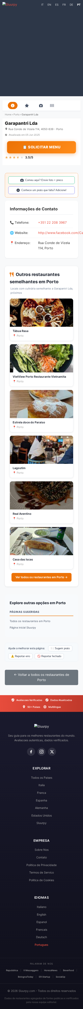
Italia (41, 785)
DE (71, 4)
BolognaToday (25, 976)
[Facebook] (31, 752)
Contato (41, 857)
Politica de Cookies (41, 880)
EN (49, 4)
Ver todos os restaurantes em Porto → (41, 577)
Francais (41, 929)
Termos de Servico (41, 872)
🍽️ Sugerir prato (60, 648)
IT (42, 4)
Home (8, 114)
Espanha (41, 800)
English (41, 914)
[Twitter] (52, 752)
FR (64, 4)
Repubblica (12, 970)
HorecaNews (50, 970)
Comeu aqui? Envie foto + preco (44, 180)
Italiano (41, 907)
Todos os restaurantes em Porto (30, 621)
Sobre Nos (42, 849)
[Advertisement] (41, 50)
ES (56, 4)
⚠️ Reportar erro (20, 656)
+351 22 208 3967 (52, 222)
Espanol (41, 922)
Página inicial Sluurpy (23, 627)
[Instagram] (41, 752)
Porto (16, 114)
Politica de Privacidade (41, 865)
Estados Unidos (41, 815)
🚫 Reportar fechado (49, 656)
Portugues (41, 944)
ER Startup (44, 976)
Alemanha (41, 807)
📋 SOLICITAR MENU (41, 147)
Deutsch (41, 937)
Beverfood (68, 970)
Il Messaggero (31, 970)
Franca (41, 792)
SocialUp (60, 976)
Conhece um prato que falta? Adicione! (43, 190)
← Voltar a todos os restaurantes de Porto (41, 677)
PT (79, 4)
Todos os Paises (41, 777)
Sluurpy (41, 823)
